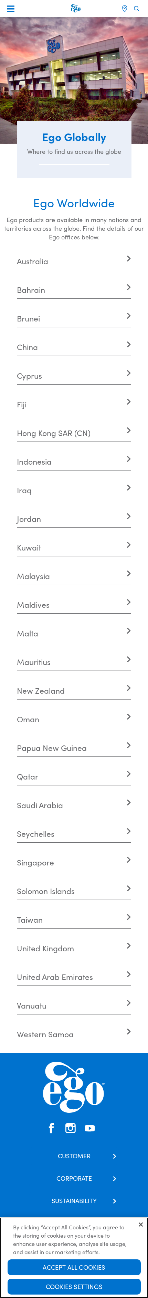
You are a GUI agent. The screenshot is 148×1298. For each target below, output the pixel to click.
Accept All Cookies (74, 1267)
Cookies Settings (74, 1286)
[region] (74, 1257)
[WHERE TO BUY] (125, 8)
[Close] (141, 1224)
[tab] (74, 261)
